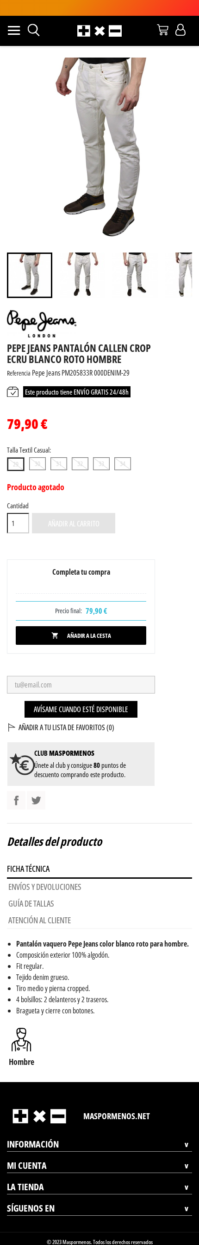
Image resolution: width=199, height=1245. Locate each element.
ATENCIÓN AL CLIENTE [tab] (39, 920)
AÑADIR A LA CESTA (81, 635)
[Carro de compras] (162, 30)
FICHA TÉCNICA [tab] (28, 868)
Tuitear (36, 800)
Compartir (16, 800)
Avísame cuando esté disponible (81, 709)
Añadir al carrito (74, 524)
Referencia (19, 373)
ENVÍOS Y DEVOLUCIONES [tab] (44, 886)
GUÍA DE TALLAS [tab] (31, 903)
